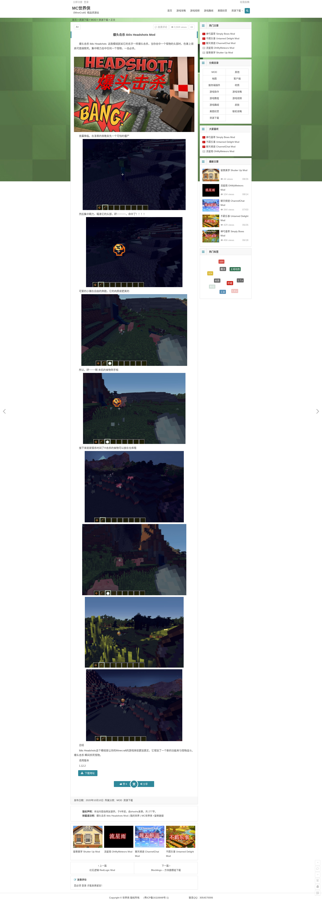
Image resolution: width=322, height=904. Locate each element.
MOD (93, 19)
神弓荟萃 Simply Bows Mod (220, 33)
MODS (224, 293)
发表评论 (162, 27)
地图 (214, 78)
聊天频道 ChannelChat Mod (220, 43)
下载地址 (90, 773)
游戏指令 (214, 91)
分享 (145, 784)
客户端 (237, 78)
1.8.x (234, 278)
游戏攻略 (181, 10)
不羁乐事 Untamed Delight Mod (222, 38)
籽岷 (230, 263)
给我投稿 (244, 2)
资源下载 (236, 10)
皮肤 (237, 104)
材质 (237, 85)
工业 (222, 274)
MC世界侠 (81, 8)
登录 (86, 2)
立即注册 (77, 2)
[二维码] (317, 893)
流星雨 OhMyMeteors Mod (118, 851)
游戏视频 (195, 10)
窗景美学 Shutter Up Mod (86, 851)
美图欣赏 (222, 10)
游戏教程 (214, 98)
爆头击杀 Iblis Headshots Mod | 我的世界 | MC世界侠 (124, 815)
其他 (237, 72)
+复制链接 (158, 815)
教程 (212, 277)
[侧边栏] (191, 27)
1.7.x (240, 270)
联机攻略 (237, 111)
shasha (134, 811)
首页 (169, 10)
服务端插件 (214, 85)
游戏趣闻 (208, 10)
